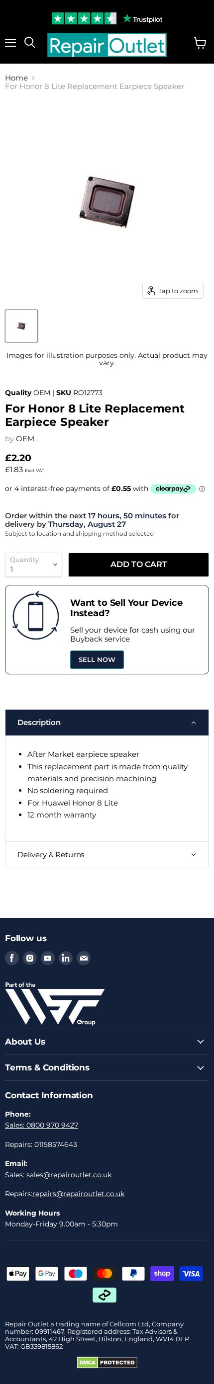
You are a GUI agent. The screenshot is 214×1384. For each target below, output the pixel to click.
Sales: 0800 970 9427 (41, 1125)
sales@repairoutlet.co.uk (68, 1174)
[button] (107, 722)
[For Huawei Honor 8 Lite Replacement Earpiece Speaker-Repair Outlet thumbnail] (21, 326)
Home (16, 78)
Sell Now (97, 659)
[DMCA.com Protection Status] (107, 1366)
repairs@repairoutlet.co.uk (78, 1193)
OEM (25, 438)
